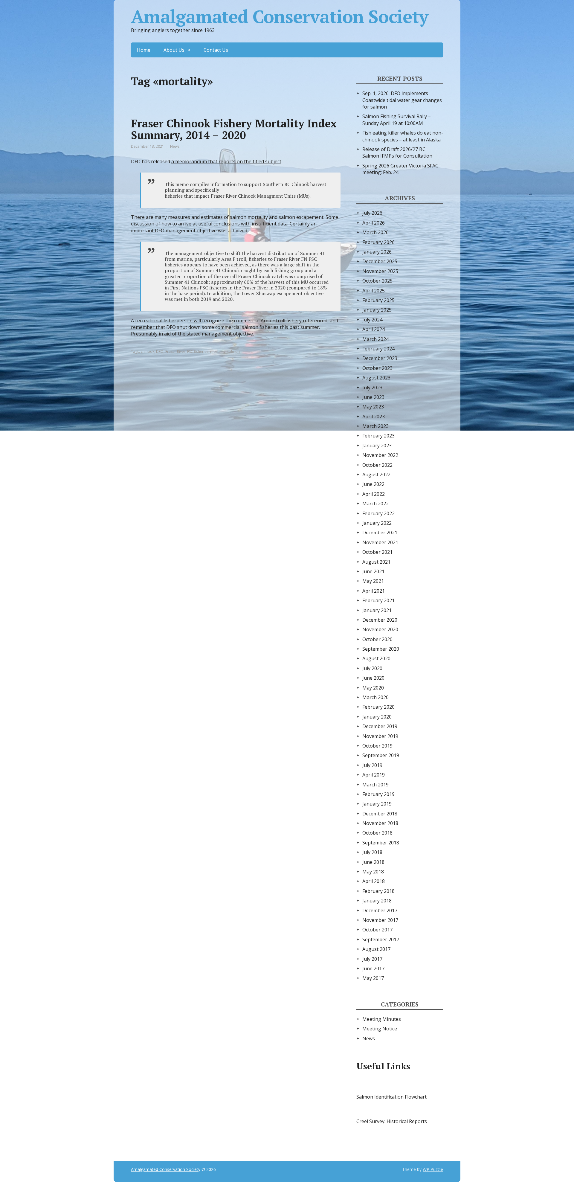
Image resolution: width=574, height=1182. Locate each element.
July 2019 (372, 765)
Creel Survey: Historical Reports (391, 1121)
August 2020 (376, 658)
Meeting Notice (379, 1028)
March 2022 (375, 503)
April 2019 (373, 774)
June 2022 (373, 484)
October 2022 (377, 465)
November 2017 (380, 920)
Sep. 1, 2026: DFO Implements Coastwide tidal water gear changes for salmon (402, 100)
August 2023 (376, 377)
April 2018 (373, 881)
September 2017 (380, 939)
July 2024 (372, 319)
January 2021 (377, 610)
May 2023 (373, 406)
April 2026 (373, 222)
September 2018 (380, 842)
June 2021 (373, 571)
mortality (217, 351)
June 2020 (373, 678)
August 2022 (376, 474)
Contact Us (216, 50)
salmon (233, 351)
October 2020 (377, 639)
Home (143, 50)
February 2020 (378, 707)
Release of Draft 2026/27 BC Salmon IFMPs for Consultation (397, 152)
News (174, 146)
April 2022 (373, 494)
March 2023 (375, 426)
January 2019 (377, 803)
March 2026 (375, 232)
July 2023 (372, 387)
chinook (147, 351)
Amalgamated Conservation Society (279, 16)
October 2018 (377, 832)
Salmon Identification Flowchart (391, 1096)
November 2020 (380, 629)
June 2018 (373, 862)
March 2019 (375, 784)
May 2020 (373, 687)
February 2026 (378, 242)
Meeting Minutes (381, 1019)
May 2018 (373, 871)
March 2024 (375, 339)
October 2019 (377, 745)
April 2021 (373, 591)
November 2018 (380, 823)
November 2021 (380, 542)
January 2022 (377, 523)
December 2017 (379, 910)
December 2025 (379, 261)
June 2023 (373, 397)
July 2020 (372, 668)
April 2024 (373, 329)
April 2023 (373, 416)
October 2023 (377, 368)
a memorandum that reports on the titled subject (226, 161)
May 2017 (373, 978)
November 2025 (380, 271)
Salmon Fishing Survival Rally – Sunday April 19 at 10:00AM (396, 119)
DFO (160, 351)
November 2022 (380, 455)
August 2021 (376, 562)
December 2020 (379, 620)
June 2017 (373, 968)
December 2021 (379, 532)
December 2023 (379, 358)
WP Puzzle (433, 1169)
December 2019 (379, 726)
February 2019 (378, 794)
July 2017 (372, 959)
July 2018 (372, 852)
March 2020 (375, 697)
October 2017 (377, 929)
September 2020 (380, 649)
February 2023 (378, 435)
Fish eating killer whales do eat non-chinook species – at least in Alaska (402, 136)
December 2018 (379, 813)
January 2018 (377, 900)
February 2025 (378, 300)
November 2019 (380, 736)
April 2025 (373, 290)
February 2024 (378, 348)
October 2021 (377, 552)
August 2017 (376, 949)
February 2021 (378, 600)
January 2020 (377, 716)
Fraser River (175, 351)
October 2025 (377, 280)
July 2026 (372, 213)
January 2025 (377, 309)
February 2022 (378, 513)
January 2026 (377, 251)
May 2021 (373, 581)
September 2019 (380, 755)
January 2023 (377, 445)
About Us (174, 50)
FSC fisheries (197, 351)
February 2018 (378, 891)
